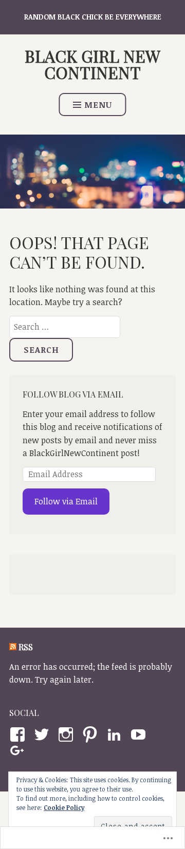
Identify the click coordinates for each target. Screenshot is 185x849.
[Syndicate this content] (12, 647)
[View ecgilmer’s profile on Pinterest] (92, 734)
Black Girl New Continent (92, 64)
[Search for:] (64, 326)
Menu (98, 104)
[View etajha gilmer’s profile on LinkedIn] (116, 734)
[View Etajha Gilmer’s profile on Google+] (19, 751)
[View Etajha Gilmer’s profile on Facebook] (19, 734)
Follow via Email (66, 501)
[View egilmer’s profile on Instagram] (68, 734)
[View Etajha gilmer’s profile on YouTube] (140, 734)
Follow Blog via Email (73, 394)
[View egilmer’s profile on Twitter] (43, 734)
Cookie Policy (64, 807)
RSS (25, 647)
